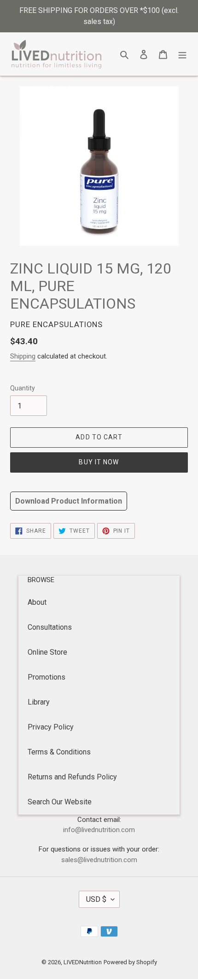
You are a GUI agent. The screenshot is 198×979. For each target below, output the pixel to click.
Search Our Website (60, 801)
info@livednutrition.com (99, 830)
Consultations (50, 627)
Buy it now (99, 462)
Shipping (22, 356)
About (37, 602)
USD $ (96, 899)
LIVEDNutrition (83, 962)
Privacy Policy (51, 727)
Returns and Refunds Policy (72, 776)
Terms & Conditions (59, 752)
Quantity (22, 388)
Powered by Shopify (130, 962)
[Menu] (182, 54)
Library (39, 702)
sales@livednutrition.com (99, 860)
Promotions (46, 677)
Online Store (47, 652)
